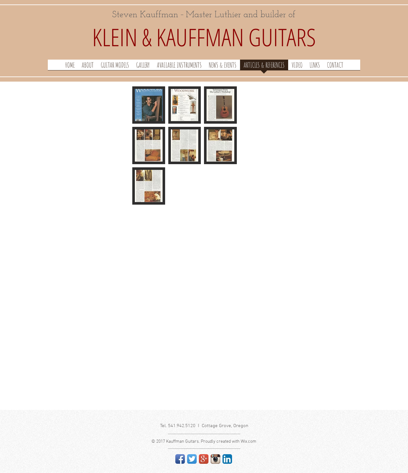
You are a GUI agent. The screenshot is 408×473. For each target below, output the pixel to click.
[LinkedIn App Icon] (227, 459)
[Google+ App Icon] (203, 459)
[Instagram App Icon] (215, 459)
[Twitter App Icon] (192, 459)
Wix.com (248, 441)
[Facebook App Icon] (180, 459)
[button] (148, 105)
